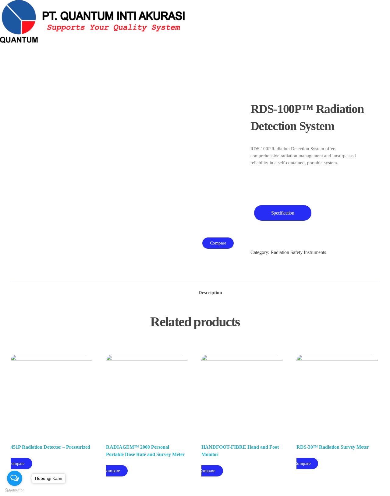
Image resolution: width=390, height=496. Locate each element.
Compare (218, 243)
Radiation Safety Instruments (298, 252)
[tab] (210, 291)
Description (210, 292)
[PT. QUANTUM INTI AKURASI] (132, 21)
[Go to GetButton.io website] (14, 490)
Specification (282, 212)
